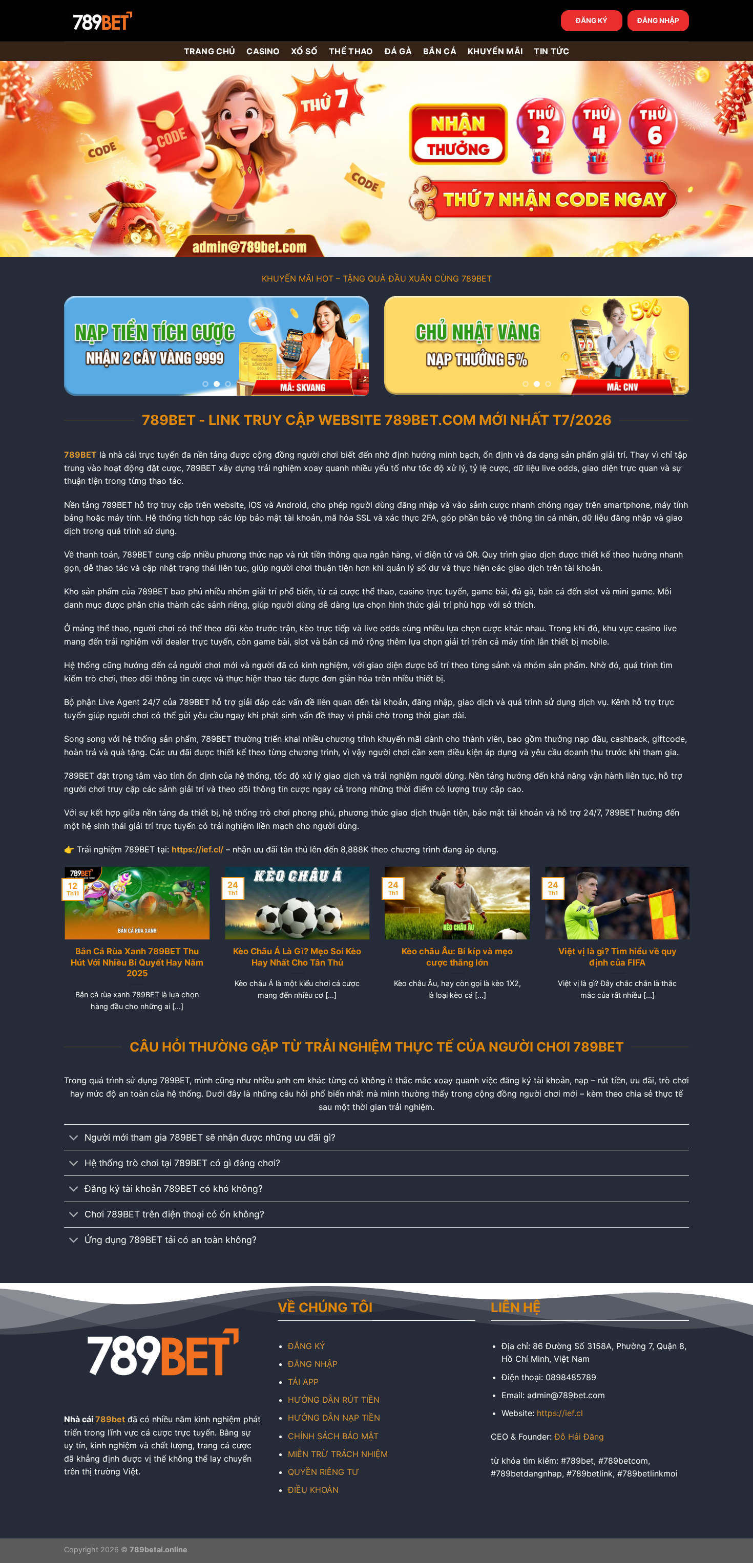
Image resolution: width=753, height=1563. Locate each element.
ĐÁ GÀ (398, 51)
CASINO (263, 51)
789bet (110, 1419)
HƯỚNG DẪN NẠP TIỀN (334, 1417)
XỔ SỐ (304, 51)
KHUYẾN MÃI (495, 51)
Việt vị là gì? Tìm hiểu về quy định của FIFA (616, 957)
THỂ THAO (351, 51)
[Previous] (83, 346)
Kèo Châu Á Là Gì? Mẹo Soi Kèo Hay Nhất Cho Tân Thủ (297, 957)
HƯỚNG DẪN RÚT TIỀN (334, 1400)
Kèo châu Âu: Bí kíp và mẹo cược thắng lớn (456, 957)
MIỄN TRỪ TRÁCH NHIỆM (338, 1454)
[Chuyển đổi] (74, 1138)
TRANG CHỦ (210, 51)
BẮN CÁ (439, 51)
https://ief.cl (560, 1413)
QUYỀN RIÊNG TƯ (323, 1472)
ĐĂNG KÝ (592, 20)
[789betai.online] (121, 20)
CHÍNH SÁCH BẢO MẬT (333, 1436)
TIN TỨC (551, 51)
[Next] (350, 346)
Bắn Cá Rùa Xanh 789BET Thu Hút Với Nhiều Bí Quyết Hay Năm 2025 (136, 962)
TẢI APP (303, 1382)
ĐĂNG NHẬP (658, 20)
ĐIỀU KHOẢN (313, 1490)
